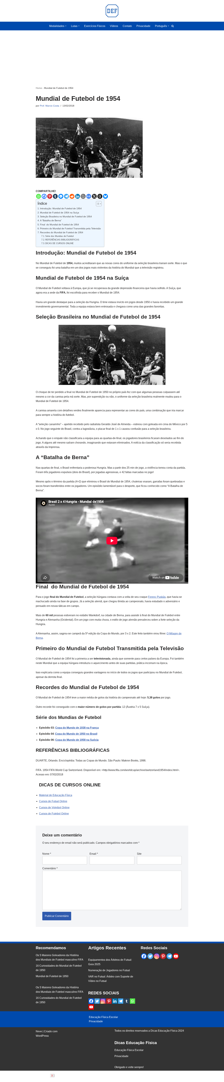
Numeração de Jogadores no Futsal (109, 970)
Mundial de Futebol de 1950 (52, 976)
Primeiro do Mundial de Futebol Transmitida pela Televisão (70, 228)
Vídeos (114, 26)
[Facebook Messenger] (60, 196)
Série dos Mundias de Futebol (59, 236)
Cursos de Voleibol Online (54, 807)
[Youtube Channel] (91, 1007)
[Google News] (88, 196)
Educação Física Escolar (103, 1017)
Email (94, 853)
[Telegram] (66, 196)
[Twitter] (97, 1001)
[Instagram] (103, 1001)
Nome (46, 853)
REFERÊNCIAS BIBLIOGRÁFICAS (62, 239)
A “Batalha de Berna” (51, 220)
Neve (39, 1031)
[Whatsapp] (38, 196)
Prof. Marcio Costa (49, 105)
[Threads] (99, 196)
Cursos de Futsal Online (53, 801)
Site (139, 853)
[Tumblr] (55, 196)
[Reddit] (72, 196)
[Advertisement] (112, 53)
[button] (65, 26)
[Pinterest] (49, 196)
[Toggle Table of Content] (97, 203)
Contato (127, 26)
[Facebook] (44, 196)
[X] (94, 196)
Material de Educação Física (55, 795)
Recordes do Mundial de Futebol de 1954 (61, 232)
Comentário (50, 868)
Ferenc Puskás (157, 596)
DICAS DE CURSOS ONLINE (59, 243)
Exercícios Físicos (94, 26)
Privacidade (143, 26)
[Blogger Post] (83, 196)
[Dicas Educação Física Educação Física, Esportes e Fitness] (112, 11)
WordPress (42, 1035)
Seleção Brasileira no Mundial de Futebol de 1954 (66, 216)
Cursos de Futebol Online (54, 813)
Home (39, 88)
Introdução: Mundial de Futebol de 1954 (61, 208)
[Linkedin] (77, 196)
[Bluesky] (105, 196)
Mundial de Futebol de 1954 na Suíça (59, 212)
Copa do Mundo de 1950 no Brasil (76, 733)
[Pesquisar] (172, 26)
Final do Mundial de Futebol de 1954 (59, 224)
